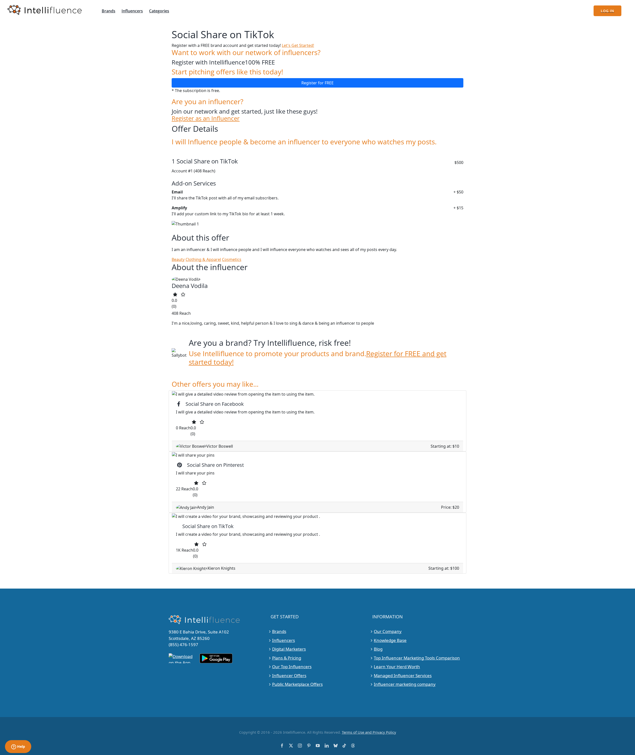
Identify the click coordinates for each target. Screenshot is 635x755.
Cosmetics (231, 259)
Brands (279, 631)
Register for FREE (317, 83)
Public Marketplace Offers (297, 684)
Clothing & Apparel (203, 259)
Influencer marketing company (405, 684)
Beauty (178, 259)
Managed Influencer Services (403, 675)
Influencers (283, 640)
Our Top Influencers (292, 666)
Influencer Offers (289, 675)
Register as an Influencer (206, 118)
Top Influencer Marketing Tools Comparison (417, 658)
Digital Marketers (289, 649)
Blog (378, 649)
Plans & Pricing (286, 658)
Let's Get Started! (298, 45)
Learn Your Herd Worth (397, 666)
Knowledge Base (390, 640)
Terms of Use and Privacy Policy (369, 732)
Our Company (388, 631)
